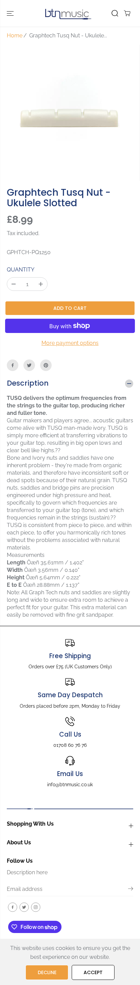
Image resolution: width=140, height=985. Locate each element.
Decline (47, 972)
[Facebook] (12, 365)
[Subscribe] (130, 890)
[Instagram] (35, 907)
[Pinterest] (46, 365)
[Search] (115, 13)
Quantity (20, 269)
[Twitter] (29, 365)
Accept (93, 972)
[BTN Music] (68, 13)
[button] (11, 13)
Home (14, 35)
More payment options (70, 343)
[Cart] (127, 13)
